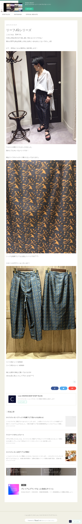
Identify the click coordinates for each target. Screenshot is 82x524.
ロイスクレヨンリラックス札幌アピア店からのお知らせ (25, 417)
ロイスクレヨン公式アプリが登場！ (18, 452)
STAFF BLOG (6, 14)
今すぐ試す (29, 9)
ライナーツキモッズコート (15, 435)
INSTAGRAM (18, 14)
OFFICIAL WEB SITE (32, 14)
